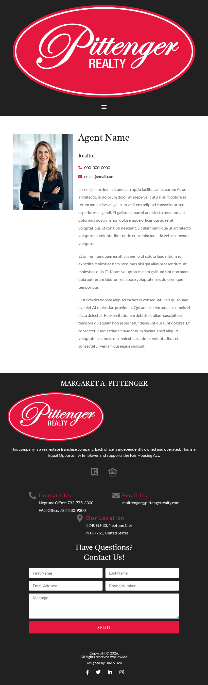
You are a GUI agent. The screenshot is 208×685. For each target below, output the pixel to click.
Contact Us (55, 495)
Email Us (135, 495)
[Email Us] (116, 495)
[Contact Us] (32, 495)
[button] (104, 107)
